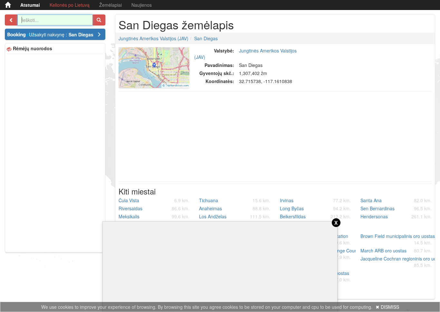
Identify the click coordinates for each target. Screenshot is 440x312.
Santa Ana (396, 200)
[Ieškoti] (98, 19)
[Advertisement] (55, 152)
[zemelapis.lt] (7, 5)
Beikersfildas (315, 216)
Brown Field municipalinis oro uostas (397, 239)
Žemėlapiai (110, 5)
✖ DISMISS (387, 307)
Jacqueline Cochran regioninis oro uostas (398, 261)
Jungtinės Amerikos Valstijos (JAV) (153, 38)
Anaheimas (234, 208)
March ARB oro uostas (396, 250)
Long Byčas (315, 208)
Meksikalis (154, 216)
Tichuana (234, 200)
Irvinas (315, 200)
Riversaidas (154, 208)
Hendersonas (396, 216)
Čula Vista (154, 200)
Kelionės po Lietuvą (70, 5)
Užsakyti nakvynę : (61, 34)
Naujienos (141, 5)
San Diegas (206, 38)
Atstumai (30, 5)
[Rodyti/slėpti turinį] (11, 19)
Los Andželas (234, 216)
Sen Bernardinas (396, 208)
